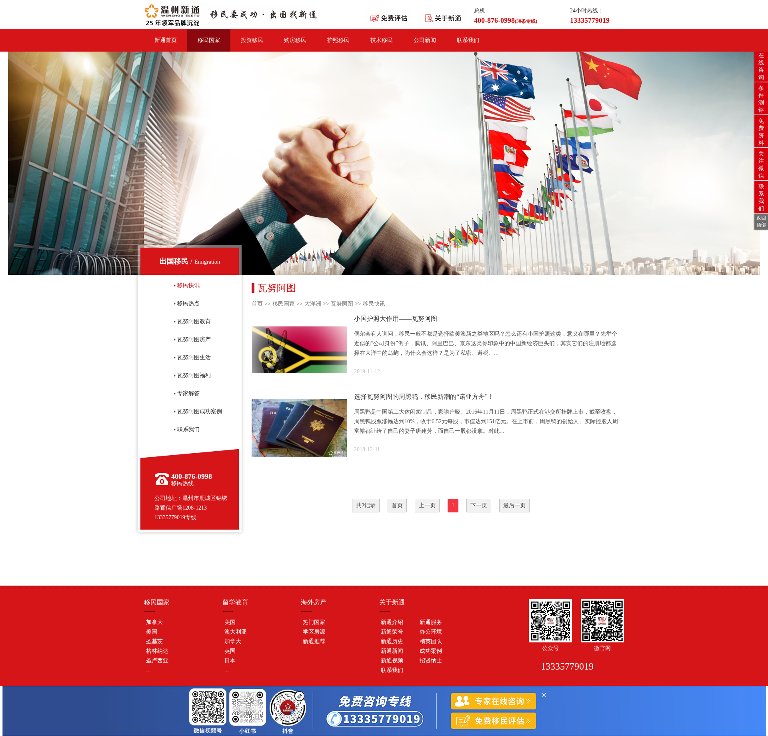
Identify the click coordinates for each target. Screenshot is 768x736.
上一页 (427, 505)
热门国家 (314, 622)
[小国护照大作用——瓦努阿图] (438, 350)
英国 (230, 651)
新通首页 (165, 40)
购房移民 (295, 40)
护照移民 (338, 40)
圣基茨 (154, 641)
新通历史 (392, 641)
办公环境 (431, 632)
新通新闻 (392, 651)
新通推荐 (314, 641)
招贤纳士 (431, 661)
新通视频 (392, 661)
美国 (151, 632)
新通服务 (431, 622)
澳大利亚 (235, 632)
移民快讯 (374, 304)
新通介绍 (392, 622)
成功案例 (431, 651)
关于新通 (392, 602)
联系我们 (468, 40)
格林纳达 (157, 651)
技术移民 (381, 40)
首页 (257, 304)
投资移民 (252, 40)
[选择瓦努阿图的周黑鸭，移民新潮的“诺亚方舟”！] (438, 428)
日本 (230, 661)
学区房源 (314, 632)
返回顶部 (761, 221)
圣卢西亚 (157, 661)
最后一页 (514, 505)
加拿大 (154, 622)
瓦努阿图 (342, 304)
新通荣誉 (392, 632)
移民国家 (209, 40)
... (148, 670)
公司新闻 (425, 40)
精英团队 (431, 641)
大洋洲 (312, 304)
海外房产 (313, 602)
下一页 (478, 505)
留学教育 (235, 602)
